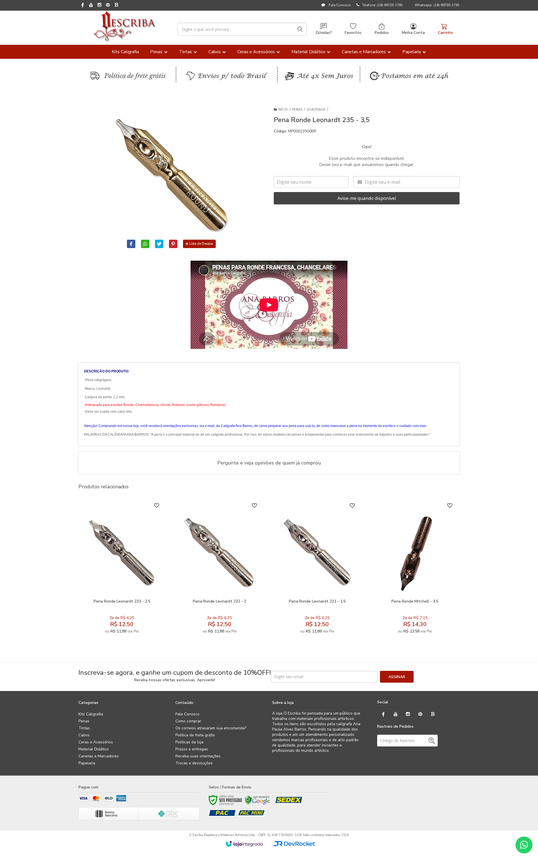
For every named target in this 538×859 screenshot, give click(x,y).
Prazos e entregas (191, 749)
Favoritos (353, 32)
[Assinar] (397, 677)
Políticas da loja (189, 742)
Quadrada (316, 110)
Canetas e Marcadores (98, 756)
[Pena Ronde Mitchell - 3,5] (414, 569)
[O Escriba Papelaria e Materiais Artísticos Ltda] (124, 26)
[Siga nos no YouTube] (395, 714)
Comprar (135, 589)
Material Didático (93, 749)
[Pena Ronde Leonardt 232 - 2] (219, 569)
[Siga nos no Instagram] (99, 5)
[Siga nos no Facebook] (82, 5)
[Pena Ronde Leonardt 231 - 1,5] (317, 569)
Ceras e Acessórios (95, 742)
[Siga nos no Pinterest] (108, 5)
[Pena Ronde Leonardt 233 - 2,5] (121, 569)
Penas (297, 110)
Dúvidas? (324, 32)
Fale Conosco (339, 5)
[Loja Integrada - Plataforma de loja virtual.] (244, 844)
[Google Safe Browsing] (257, 800)
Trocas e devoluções (194, 763)
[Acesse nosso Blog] (116, 5)
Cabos (84, 735)
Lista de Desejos (201, 244)
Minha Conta (413, 32)
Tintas (84, 728)
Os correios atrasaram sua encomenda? (210, 728)
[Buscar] (300, 29)
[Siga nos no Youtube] (91, 5)
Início (283, 110)
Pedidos (382, 32)
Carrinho (445, 32)
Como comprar (188, 721)
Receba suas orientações (198, 756)
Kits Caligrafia (90, 714)
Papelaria (86, 763)
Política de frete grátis (195, 735)
